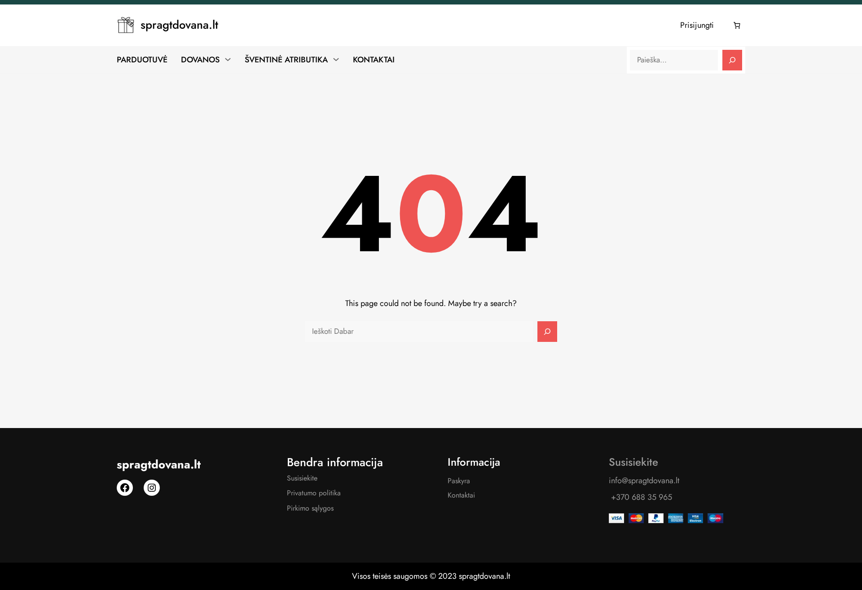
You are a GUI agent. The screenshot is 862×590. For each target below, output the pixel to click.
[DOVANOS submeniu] (227, 59)
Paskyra (459, 481)
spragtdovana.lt (179, 25)
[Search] (732, 60)
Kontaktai (461, 495)
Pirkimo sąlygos (310, 508)
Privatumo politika (314, 493)
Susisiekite (302, 478)
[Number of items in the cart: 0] (737, 25)
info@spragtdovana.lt (644, 480)
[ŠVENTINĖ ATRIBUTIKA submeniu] (336, 59)
